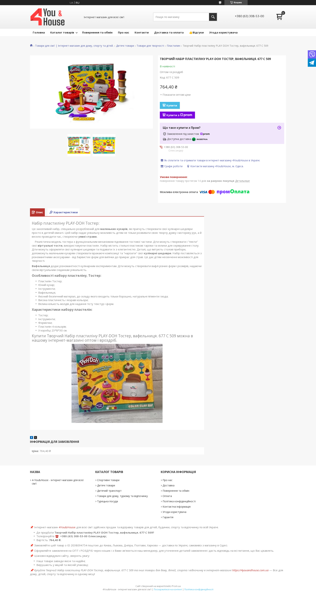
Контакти (142, 32)
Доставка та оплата (169, 32)
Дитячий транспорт (109, 490)
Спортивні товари (108, 480)
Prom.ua (176, 586)
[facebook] (31, 438)
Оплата (167, 496)
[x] (35, 438)
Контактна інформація (177, 506)
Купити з (172, 115)
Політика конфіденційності (179, 501)
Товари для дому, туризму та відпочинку (122, 496)
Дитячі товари (125, 45)
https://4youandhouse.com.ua (250, 570)
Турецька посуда (107, 501)
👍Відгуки (196, 32)
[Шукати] (213, 17)
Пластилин (173, 45)
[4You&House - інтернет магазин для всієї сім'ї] (47, 17)
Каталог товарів (62, 32)
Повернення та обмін (97, 32)
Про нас (123, 32)
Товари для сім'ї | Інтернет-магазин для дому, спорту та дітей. (74, 45)
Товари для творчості (150, 45)
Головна (39, 32)
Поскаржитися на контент (168, 589)
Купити (171, 105)
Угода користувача (223, 32)
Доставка (168, 485)
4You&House (67, 527)
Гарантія (168, 517)
